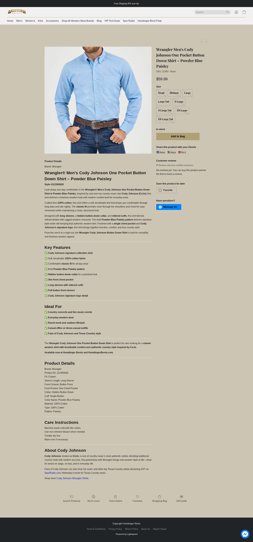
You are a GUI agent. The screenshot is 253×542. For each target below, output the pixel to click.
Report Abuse (159, 529)
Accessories (52, 21)
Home (10, 21)
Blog (99, 21)
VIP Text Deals (112, 21)
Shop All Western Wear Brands (78, 21)
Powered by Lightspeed (126, 534)
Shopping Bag (159, 501)
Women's (30, 21)
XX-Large (182, 110)
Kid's (40, 21)
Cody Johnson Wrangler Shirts (72, 478)
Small (161, 93)
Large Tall (163, 102)
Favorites (137, 501)
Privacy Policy (115, 529)
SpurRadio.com (53, 473)
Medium (174, 93)
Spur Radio (129, 21)
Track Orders (115, 501)
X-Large (179, 102)
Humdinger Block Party (150, 21)
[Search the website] (227, 12)
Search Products (71, 501)
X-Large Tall (164, 110)
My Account (94, 501)
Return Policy (131, 529)
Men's (19, 21)
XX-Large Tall (165, 119)
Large (187, 93)
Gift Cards (181, 501)
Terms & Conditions (96, 529)
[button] (17, 12)
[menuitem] (202, 41)
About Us (145, 529)
